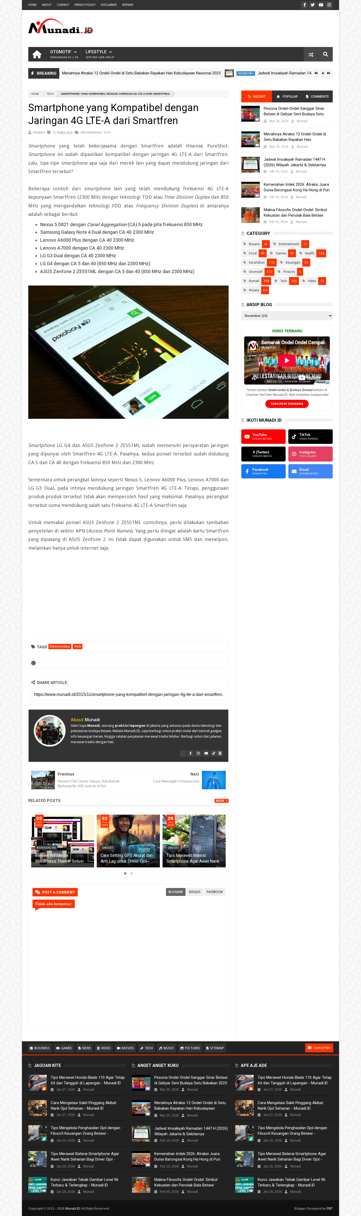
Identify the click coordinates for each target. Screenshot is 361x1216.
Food (253, 253)
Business (42, 1048)
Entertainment (289, 244)
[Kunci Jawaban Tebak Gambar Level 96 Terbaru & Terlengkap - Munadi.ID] (37, 1185)
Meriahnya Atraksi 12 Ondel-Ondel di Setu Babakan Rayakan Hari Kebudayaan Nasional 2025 (112, 73)
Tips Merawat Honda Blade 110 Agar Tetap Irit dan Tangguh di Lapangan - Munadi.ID (88, 1080)
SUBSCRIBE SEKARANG (287, 404)
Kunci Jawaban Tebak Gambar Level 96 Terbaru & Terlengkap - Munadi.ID (84, 1182)
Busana (254, 244)
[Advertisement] (236, 28)
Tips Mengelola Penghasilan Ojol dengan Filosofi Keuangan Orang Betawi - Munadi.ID (85, 1133)
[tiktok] (213, 753)
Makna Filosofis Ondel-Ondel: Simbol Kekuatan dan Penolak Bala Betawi (295, 212)
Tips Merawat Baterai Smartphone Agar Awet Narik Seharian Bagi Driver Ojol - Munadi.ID (85, 1159)
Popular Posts (290, 98)
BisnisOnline (46, 847)
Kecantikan (257, 262)
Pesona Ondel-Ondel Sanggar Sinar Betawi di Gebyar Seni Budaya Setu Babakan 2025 (294, 114)
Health (309, 253)
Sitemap (217, 1048)
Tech (50, 93)
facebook (215, 892)
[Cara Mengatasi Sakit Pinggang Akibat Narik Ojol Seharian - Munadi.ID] (37, 1108)
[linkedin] (220, 753)
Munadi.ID (72, 1208)
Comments (320, 96)
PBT (330, 1208)
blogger (176, 892)
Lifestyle (100, 54)
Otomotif (64, 54)
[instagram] (198, 753)
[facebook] (190, 753)
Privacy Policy (85, 5)
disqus (195, 892)
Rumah (254, 281)
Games (281, 253)
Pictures (289, 272)
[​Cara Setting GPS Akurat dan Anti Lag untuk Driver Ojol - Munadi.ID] (128, 841)
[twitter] (183, 753)
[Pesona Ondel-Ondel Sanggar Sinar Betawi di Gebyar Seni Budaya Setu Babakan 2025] (250, 114)
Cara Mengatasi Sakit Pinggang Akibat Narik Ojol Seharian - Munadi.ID (83, 1105)
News (86, 1048)
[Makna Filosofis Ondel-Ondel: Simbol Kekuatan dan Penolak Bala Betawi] (250, 215)
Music (169, 1048)
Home (32, 5)
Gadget (108, 847)
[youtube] (206, 753)
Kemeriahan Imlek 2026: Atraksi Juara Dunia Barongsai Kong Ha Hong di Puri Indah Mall (297, 190)
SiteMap (127, 5)
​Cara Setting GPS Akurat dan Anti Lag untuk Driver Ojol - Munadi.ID (127, 861)
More (220, 800)
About (47, 5)
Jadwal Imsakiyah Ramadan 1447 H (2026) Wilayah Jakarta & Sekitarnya (291, 73)
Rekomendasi (91, 132)
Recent (259, 96)
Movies (128, 1048)
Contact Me (322, 1048)
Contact (63, 5)
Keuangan (293, 262)
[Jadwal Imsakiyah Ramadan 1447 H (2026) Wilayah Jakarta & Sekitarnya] (200, 73)
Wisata (254, 290)
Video (312, 281)
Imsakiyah (216, 73)
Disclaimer (109, 5)
